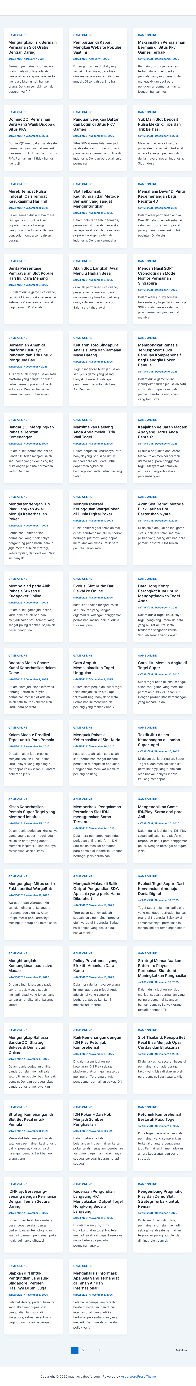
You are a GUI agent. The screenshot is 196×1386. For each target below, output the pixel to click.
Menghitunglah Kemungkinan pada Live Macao (30, 965)
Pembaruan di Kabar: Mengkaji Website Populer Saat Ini (97, 47)
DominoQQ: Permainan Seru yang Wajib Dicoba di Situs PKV (32, 124)
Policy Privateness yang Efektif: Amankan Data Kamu (95, 965)
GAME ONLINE (17, 35)
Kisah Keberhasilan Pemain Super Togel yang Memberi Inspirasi (31, 812)
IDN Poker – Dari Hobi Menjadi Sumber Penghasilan (92, 1119)
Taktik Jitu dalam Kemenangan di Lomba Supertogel (159, 740)
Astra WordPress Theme (138, 1376)
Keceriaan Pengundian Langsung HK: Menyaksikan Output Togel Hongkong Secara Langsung (98, 1201)
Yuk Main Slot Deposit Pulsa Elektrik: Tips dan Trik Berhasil (159, 124)
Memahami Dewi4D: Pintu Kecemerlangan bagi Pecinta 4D (161, 196)
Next (181, 1350)
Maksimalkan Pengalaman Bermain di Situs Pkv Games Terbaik (161, 47)
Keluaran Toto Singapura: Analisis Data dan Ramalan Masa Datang (97, 350)
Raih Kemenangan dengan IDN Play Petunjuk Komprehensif (97, 1042)
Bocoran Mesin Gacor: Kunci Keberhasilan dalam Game (32, 668)
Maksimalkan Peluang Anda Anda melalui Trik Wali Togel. (94, 432)
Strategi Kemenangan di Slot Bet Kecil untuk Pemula (30, 1119)
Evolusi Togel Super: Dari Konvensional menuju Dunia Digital (161, 888)
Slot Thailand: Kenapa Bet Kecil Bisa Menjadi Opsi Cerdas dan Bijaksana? (161, 1042)
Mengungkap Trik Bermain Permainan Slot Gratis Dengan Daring (32, 47)
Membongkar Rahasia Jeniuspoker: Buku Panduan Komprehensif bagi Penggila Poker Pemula (159, 355)
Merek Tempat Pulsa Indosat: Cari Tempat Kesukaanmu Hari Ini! (27, 196)
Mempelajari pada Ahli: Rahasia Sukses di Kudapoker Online (29, 591)
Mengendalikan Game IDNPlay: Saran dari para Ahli (160, 812)
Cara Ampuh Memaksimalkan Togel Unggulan (93, 668)
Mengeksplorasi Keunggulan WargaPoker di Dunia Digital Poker (96, 509)
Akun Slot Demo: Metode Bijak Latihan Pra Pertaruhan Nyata (161, 509)
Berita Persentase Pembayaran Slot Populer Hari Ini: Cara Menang (31, 273)
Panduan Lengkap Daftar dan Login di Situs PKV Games (96, 124)
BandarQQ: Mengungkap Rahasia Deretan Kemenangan (31, 432)
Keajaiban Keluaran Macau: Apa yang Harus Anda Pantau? (162, 432)
